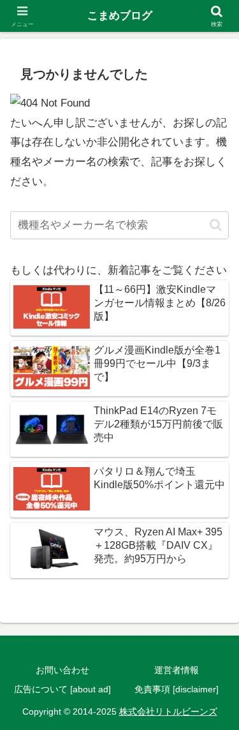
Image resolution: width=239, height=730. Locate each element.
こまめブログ (119, 16)
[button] (216, 225)
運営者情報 (176, 670)
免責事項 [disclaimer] (176, 689)
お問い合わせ (62, 670)
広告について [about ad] (62, 689)
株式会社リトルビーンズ (168, 711)
